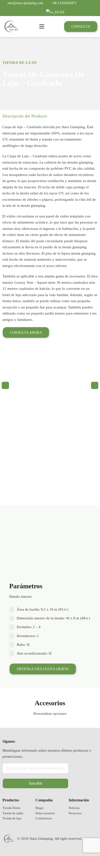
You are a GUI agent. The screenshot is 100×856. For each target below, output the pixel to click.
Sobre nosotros (45, 813)
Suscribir (35, 783)
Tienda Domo (11, 808)
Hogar (39, 808)
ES (61, 12)
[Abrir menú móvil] (41, 26)
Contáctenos (43, 818)
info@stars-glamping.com (25, 3)
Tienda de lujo (19, 63)
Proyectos (75, 813)
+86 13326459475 (63, 3)
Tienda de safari (12, 813)
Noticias (74, 808)
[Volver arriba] (84, 838)
